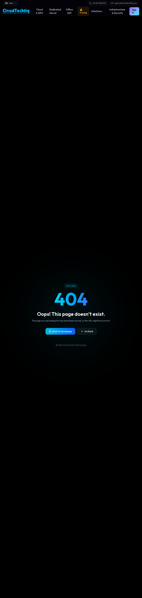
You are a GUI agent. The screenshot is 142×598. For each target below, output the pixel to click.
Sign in (134, 11)
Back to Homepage (62, 331)
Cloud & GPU (39, 11)
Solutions (96, 11)
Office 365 (69, 11)
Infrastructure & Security (117, 11)
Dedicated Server (55, 11)
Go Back (89, 331)
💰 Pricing (83, 11)
